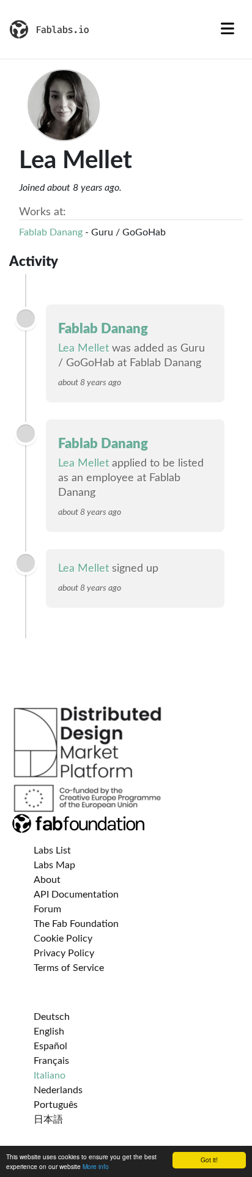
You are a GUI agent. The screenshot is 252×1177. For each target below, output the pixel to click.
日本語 (48, 1119)
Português (56, 1105)
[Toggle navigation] (227, 29)
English (49, 1031)
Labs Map (54, 865)
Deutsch (52, 1017)
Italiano (49, 1075)
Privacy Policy (64, 953)
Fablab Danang (51, 232)
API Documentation (76, 894)
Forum (47, 909)
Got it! (209, 1159)
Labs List (52, 850)
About (47, 880)
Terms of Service (69, 968)
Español (50, 1046)
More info (96, 1166)
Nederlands (58, 1090)
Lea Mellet (83, 348)
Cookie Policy (63, 938)
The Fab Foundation (76, 924)
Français (51, 1061)
